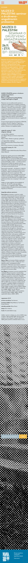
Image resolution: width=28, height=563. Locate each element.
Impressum (17, 558)
